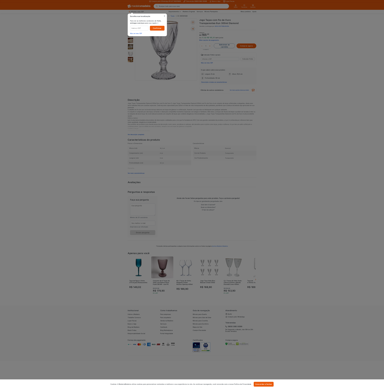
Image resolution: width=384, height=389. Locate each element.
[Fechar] (164, 16)
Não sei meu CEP (136, 33)
